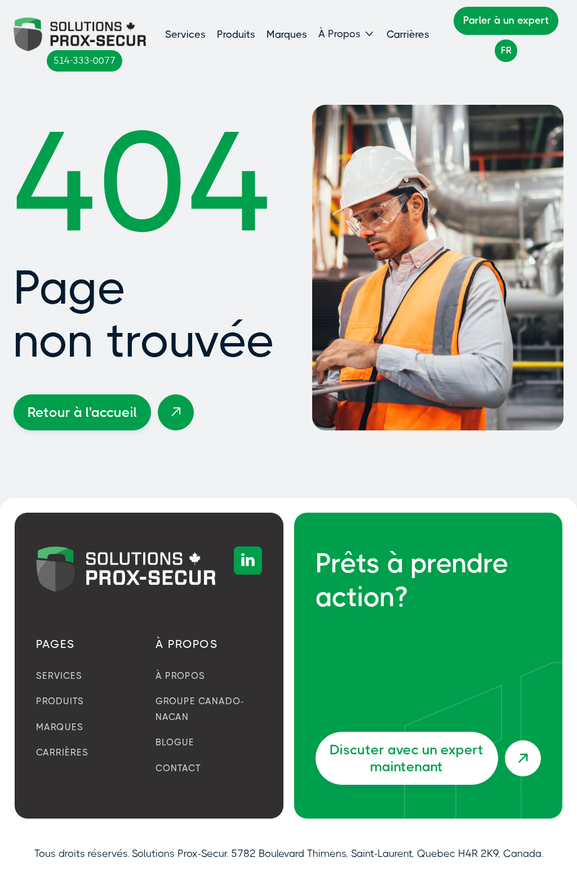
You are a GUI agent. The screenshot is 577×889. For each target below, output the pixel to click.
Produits (236, 34)
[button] (347, 34)
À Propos (180, 675)
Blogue (175, 742)
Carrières (408, 34)
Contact (178, 768)
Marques (287, 34)
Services (185, 34)
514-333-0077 (85, 60)
